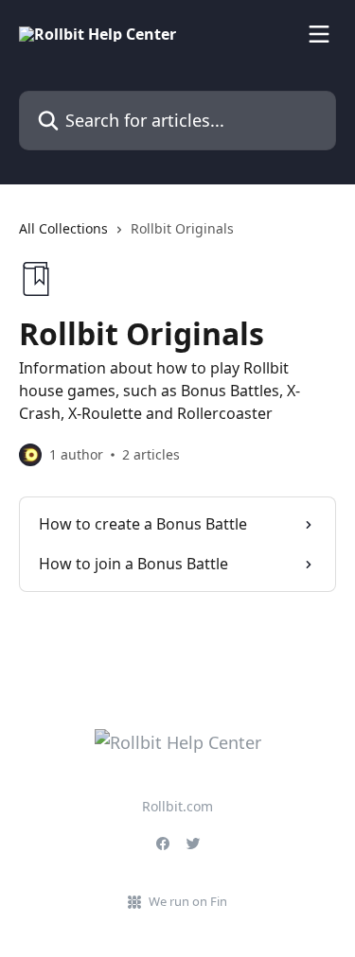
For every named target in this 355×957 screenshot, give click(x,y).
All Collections (63, 228)
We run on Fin (188, 901)
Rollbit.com (177, 806)
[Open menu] (319, 34)
